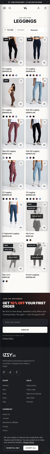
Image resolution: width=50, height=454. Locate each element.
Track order (31, 390)
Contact (30, 402)
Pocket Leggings (32, 275)
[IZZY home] (25, 8)
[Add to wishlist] (21, 40)
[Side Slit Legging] (37, 93)
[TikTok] (11, 372)
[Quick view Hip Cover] (44, 227)
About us (6, 414)
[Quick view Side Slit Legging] (44, 103)
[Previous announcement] (2, 2)
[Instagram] (5, 372)
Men (4, 390)
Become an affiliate (10, 422)
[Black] (3, 75)
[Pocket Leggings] (37, 257)
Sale (4, 402)
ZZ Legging (6, 69)
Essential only (13, 448)
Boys (5, 398)
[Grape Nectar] (13, 75)
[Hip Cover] (37, 216)
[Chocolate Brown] (10, 75)
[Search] (9, 8)
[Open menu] (4, 8)
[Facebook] (18, 372)
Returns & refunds (34, 394)
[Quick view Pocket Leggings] (44, 268)
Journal (5, 418)
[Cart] (45, 8)
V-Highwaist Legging (10, 233)
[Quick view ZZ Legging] (20, 62)
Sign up (25, 330)
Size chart (30, 398)
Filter (10, 30)
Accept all (31, 448)
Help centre (31, 385)
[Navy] (7, 75)
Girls (4, 394)
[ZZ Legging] (13, 51)
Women (5, 385)
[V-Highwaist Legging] (13, 216)
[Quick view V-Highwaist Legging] (20, 227)
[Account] (38, 8)
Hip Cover (30, 233)
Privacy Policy (8, 338)
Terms (5, 430)
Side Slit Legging (32, 110)
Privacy (5, 426)
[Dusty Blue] (16, 75)
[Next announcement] (47, 2)
